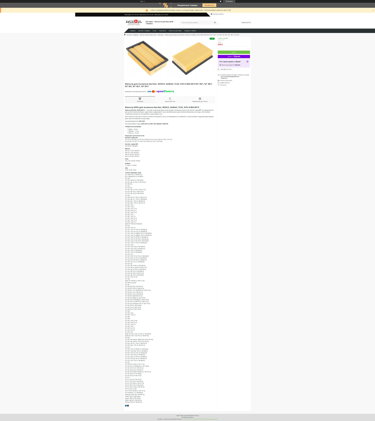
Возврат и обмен (190, 30)
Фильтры (161, 35)
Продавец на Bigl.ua (187, 417)
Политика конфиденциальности (208, 419)
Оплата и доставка (175, 30)
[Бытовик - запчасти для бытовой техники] (134, 22)
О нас (154, 30)
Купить (234, 52)
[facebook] (126, 406)
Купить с (230, 56)
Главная (132, 30)
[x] (128, 406)
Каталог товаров (144, 30)
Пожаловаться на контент (190, 419)
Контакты (162, 30)
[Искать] (215, 22)
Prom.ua (196, 415)
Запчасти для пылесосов (148, 35)
